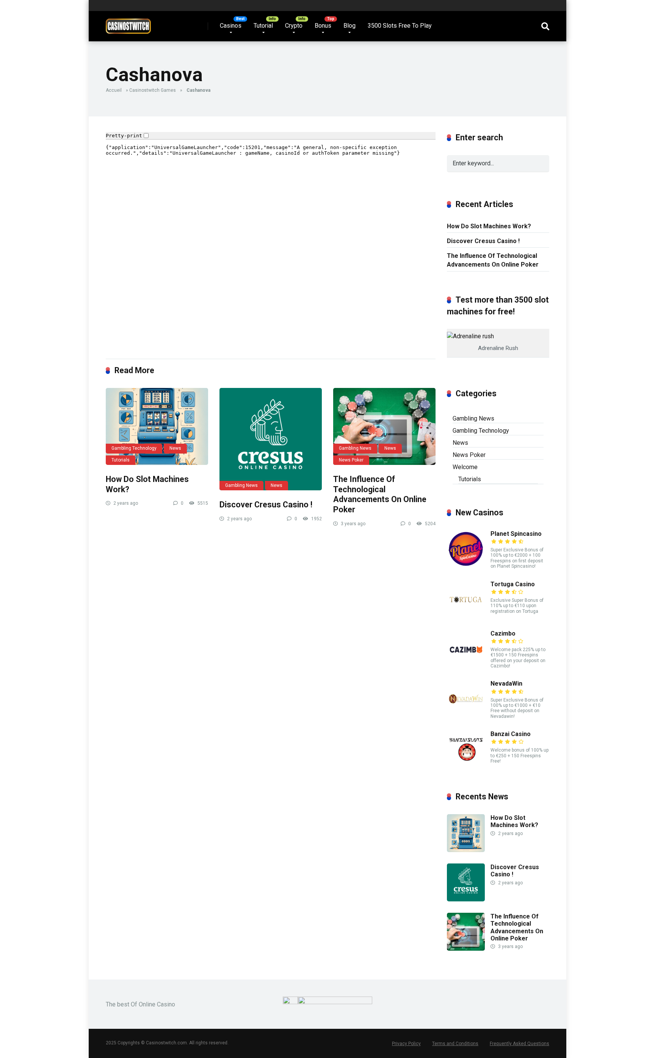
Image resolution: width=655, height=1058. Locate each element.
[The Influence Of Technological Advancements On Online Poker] (384, 426)
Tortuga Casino (512, 584)
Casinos (230, 25)
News (175, 448)
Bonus (323, 25)
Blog (349, 25)
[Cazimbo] (466, 665)
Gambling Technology (134, 448)
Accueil (114, 90)
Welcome (465, 467)
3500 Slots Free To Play (400, 25)
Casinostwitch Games (152, 90)
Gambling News (241, 485)
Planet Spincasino (516, 533)
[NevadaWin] (466, 715)
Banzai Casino (510, 734)
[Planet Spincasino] (466, 566)
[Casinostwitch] (128, 23)
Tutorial (263, 25)
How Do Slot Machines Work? (489, 226)
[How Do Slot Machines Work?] (157, 426)
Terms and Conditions (455, 1043)
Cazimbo (503, 633)
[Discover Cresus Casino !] (270, 439)
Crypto (293, 25)
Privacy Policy (406, 1043)
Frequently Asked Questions (519, 1043)
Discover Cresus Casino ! (265, 504)
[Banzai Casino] (466, 766)
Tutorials (120, 460)
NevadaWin (506, 683)
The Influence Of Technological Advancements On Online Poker (379, 494)
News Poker (351, 460)
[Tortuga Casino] (466, 616)
